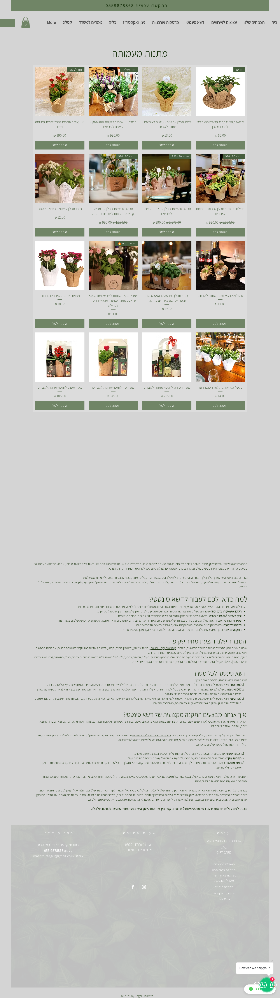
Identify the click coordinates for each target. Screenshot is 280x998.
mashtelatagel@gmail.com (53, 856)
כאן (163, 809)
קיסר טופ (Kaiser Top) (163, 648)
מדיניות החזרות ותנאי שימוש (224, 840)
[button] (25, 22)
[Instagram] (144, 887)
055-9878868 (54, 850)
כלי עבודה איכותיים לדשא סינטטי (151, 735)
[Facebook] (132, 887)
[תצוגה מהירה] (166, 91)
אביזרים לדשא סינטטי (148, 776)
